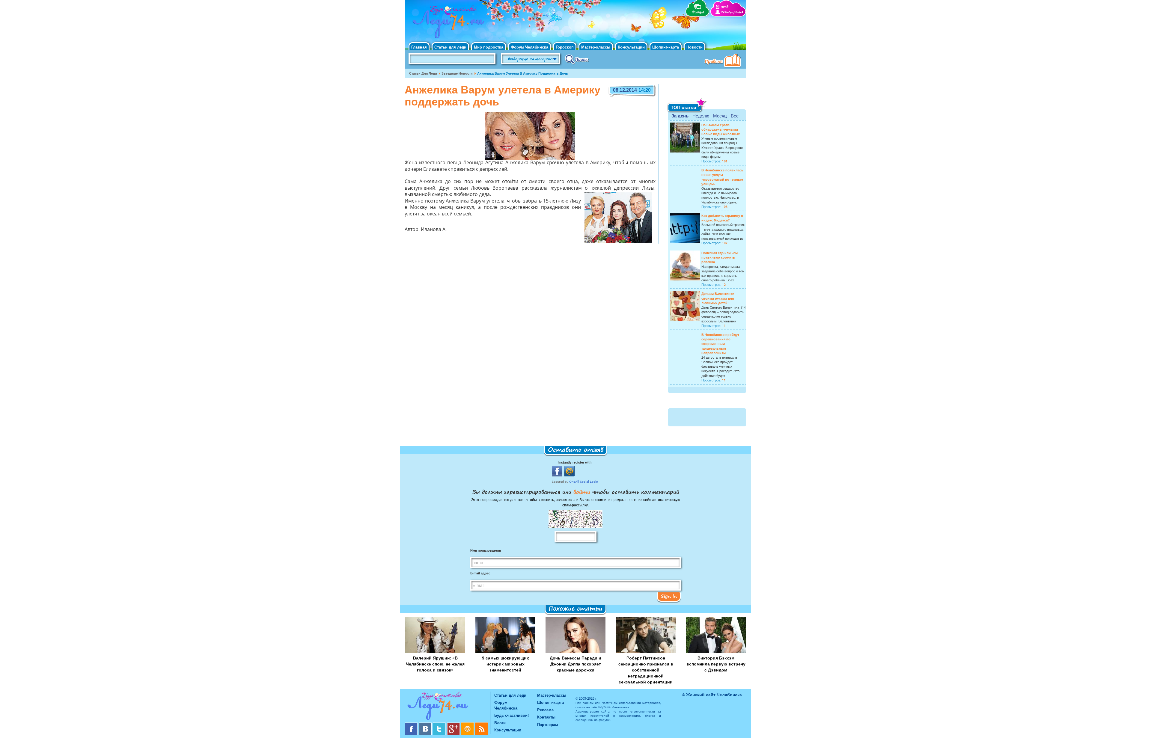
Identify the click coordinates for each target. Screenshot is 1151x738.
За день (680, 115)
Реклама (545, 710)
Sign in (669, 596)
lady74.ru (604, 707)
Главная (419, 47)
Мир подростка (488, 47)
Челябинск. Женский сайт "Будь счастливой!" (447, 23)
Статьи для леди (450, 47)
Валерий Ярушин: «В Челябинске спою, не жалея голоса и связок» (435, 664)
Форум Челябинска (529, 47)
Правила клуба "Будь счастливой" (723, 61)
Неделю (700, 115)
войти (581, 491)
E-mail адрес (480, 573)
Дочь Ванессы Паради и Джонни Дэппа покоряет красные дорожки (575, 664)
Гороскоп (565, 47)
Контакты (546, 717)
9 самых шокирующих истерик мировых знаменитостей (505, 664)
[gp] (454, 724)
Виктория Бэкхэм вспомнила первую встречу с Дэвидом (715, 664)
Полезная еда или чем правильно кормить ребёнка (719, 257)
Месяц (720, 115)
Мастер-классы (595, 47)
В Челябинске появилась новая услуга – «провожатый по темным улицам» (722, 177)
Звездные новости (457, 73)
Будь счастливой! (511, 715)
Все (735, 115)
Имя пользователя (485, 550)
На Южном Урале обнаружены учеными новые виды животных (720, 129)
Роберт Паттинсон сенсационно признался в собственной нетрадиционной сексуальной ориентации (645, 670)
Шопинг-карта (665, 47)
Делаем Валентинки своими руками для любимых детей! (717, 298)
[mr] (468, 724)
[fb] (412, 724)
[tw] (440, 724)
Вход (724, 7)
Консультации (631, 47)
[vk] (426, 724)
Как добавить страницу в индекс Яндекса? (722, 217)
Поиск (577, 59)
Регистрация (732, 12)
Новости (694, 47)
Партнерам (547, 724)
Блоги (500, 722)
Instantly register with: (575, 462)
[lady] (447, 707)
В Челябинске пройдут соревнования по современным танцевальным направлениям (720, 343)
